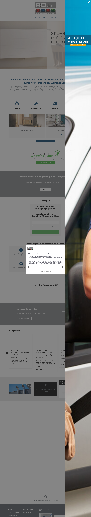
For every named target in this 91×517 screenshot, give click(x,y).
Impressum (48, 271)
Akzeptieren (57, 266)
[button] (78, 45)
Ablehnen (34, 266)
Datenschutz (42, 271)
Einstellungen (45, 266)
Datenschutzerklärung (33, 263)
